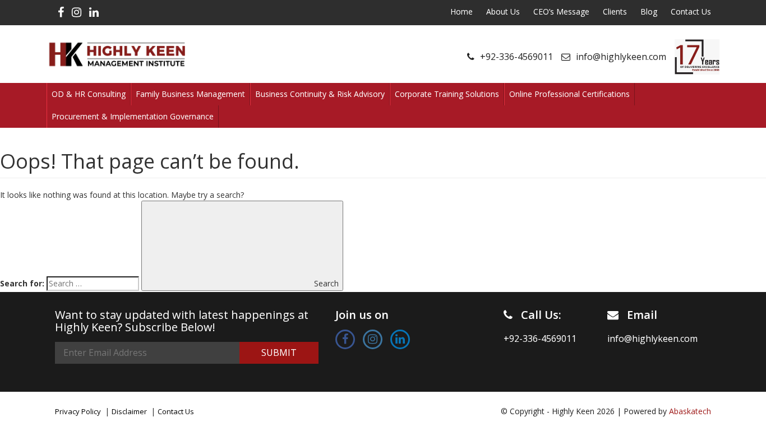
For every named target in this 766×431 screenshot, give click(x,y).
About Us (503, 11)
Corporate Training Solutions (447, 94)
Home (461, 11)
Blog (648, 11)
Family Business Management (190, 94)
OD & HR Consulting (89, 94)
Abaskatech (690, 411)
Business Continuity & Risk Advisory (320, 94)
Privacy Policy (78, 411)
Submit (279, 352)
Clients (615, 11)
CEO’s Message (561, 11)
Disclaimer (129, 411)
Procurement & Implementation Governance (133, 116)
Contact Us (691, 11)
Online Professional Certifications (569, 94)
